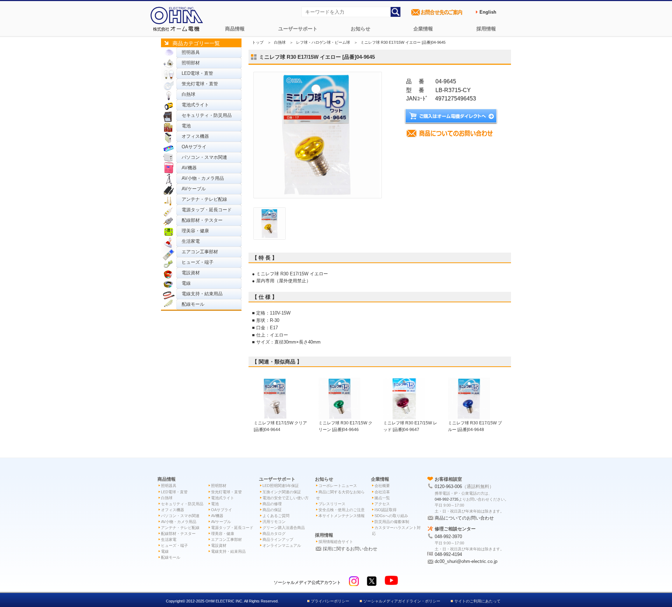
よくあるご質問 (275, 516)
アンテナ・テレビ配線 (204, 199)
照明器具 (191, 52)
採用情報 (486, 28)
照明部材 (191, 62)
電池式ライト (195, 104)
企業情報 (423, 28)
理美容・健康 (195, 230)
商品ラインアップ (277, 539)
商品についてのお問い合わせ (464, 518)
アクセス (382, 504)
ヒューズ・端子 (198, 262)
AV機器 (189, 167)
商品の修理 (272, 504)
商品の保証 (272, 510)
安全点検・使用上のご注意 (341, 510)
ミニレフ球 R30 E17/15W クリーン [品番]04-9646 (345, 426)
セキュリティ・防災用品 (207, 115)
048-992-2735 (446, 499)
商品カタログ (274, 533)
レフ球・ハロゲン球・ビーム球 (323, 42)
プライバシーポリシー (330, 601)
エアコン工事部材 (200, 251)
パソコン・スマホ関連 (204, 157)
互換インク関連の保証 (281, 492)
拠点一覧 (382, 498)
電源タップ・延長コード (207, 209)
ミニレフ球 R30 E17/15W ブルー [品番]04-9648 (475, 426)
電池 (186, 125)
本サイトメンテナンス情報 (341, 516)
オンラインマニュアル (281, 545)
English (487, 12)
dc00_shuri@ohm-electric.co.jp (466, 561)
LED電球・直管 (197, 73)
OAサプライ (194, 146)
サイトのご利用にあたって (477, 601)
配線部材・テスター (202, 220)
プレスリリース (331, 504)
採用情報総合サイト (335, 541)
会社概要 (382, 486)
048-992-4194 (448, 554)
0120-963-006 (448, 486)
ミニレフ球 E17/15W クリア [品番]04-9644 (280, 426)
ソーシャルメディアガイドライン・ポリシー (401, 601)
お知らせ (360, 28)
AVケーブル (194, 188)
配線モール (193, 304)
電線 (186, 283)
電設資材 (191, 272)
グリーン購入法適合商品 (283, 527)
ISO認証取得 (385, 510)
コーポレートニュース (337, 486)
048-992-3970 (448, 536)
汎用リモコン (274, 522)
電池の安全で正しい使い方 (285, 498)
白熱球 (188, 94)
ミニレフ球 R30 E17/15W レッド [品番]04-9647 (410, 426)
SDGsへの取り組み (391, 516)
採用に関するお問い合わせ (350, 548)
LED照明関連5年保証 (280, 486)
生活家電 (191, 241)
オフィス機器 (195, 136)
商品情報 (235, 28)
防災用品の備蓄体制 (391, 522)
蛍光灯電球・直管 (200, 83)
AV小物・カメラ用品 (203, 178)
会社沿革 (382, 492)
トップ (258, 42)
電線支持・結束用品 (202, 293)
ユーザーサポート (297, 28)
